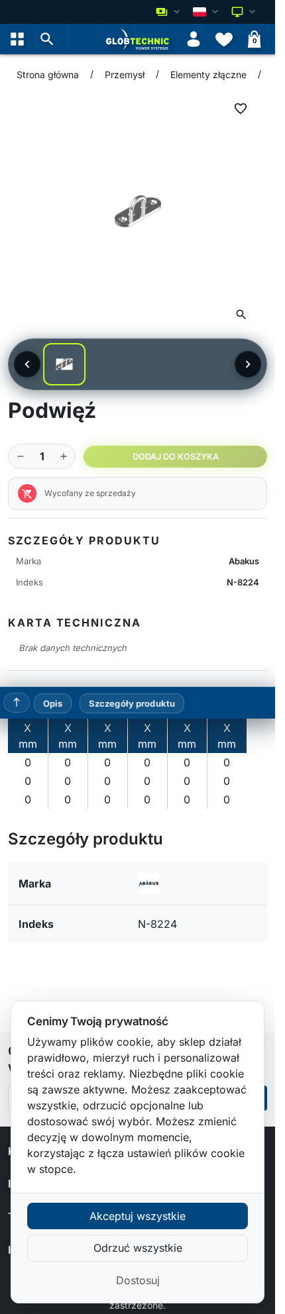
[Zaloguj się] (193, 39)
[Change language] (207, 12)
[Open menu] (17, 39)
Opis (53, 703)
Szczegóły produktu (132, 703)
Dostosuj (138, 1280)
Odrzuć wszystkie (137, 1247)
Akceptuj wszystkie (137, 1216)
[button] (47, 39)
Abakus (244, 561)
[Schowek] (224, 39)
